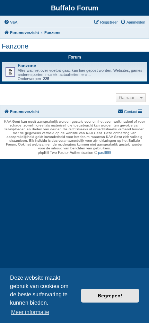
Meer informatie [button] (30, 312)
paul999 (104, 152)
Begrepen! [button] (110, 295)
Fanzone (15, 46)
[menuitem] (10, 22)
